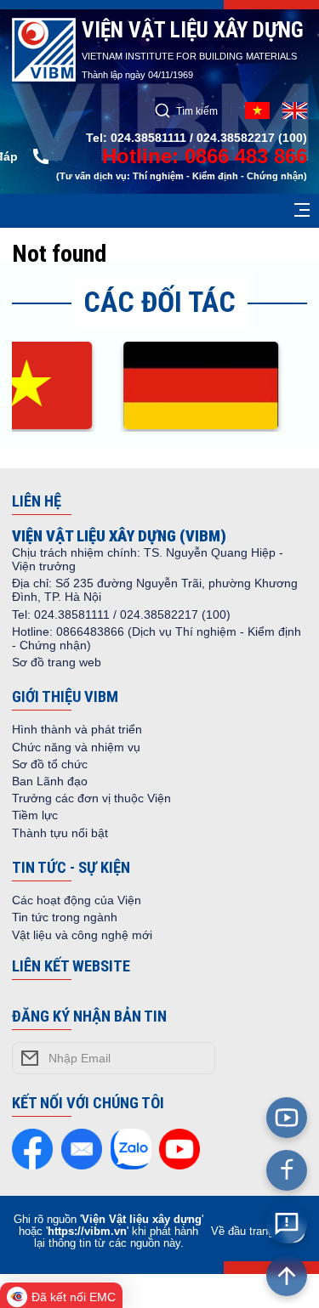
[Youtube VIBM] (286, 1117)
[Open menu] (302, 211)
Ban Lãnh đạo (50, 781)
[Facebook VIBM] (286, 1170)
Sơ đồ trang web (56, 662)
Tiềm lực (35, 815)
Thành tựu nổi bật (60, 833)
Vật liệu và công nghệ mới (82, 935)
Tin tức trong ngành (64, 917)
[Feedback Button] (286, 1223)
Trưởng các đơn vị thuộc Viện (91, 798)
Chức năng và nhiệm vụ (76, 747)
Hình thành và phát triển (77, 729)
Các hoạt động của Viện (76, 900)
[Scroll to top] (286, 1275)
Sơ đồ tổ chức (50, 764)
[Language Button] (294, 110)
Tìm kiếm (197, 110)
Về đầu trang (242, 1231)
